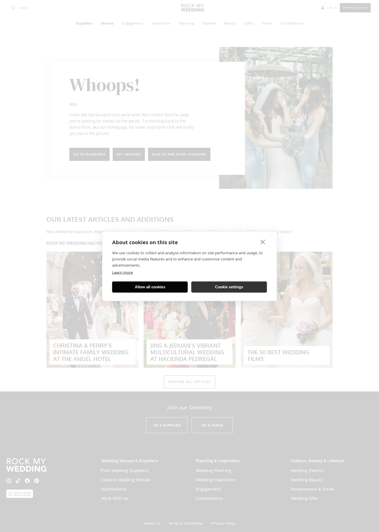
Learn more (122, 272)
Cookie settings (229, 287)
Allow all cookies (150, 287)
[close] (263, 242)
